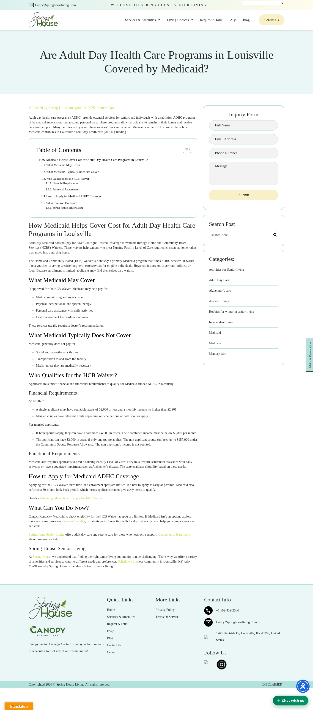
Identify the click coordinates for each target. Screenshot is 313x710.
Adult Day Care (219, 280)
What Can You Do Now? (61, 203)
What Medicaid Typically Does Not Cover (72, 171)
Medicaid (215, 332)
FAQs (232, 20)
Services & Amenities (140, 20)
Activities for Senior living (226, 269)
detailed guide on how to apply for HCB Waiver (71, 498)
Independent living (221, 322)
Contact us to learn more (174, 534)
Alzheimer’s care (220, 290)
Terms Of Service (167, 617)
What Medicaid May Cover (63, 165)
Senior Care (106, 108)
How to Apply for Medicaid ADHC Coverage (74, 196)
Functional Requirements (66, 189)
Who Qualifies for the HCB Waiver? (68, 178)
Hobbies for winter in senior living (231, 311)
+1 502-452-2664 (227, 610)
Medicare (215, 343)
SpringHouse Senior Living (46, 534)
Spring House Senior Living (68, 207)
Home (111, 609)
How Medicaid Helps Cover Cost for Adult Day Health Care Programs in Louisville (93, 160)
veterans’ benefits (74, 521)
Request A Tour (211, 20)
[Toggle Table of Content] (185, 149)
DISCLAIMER (272, 684)
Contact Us (271, 20)
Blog (246, 20)
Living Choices (178, 20)
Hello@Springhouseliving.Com (55, 5)
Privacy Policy (165, 609)
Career (111, 652)
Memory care (217, 353)
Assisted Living (219, 301)
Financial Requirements (65, 183)
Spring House (58, 108)
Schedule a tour (128, 561)
